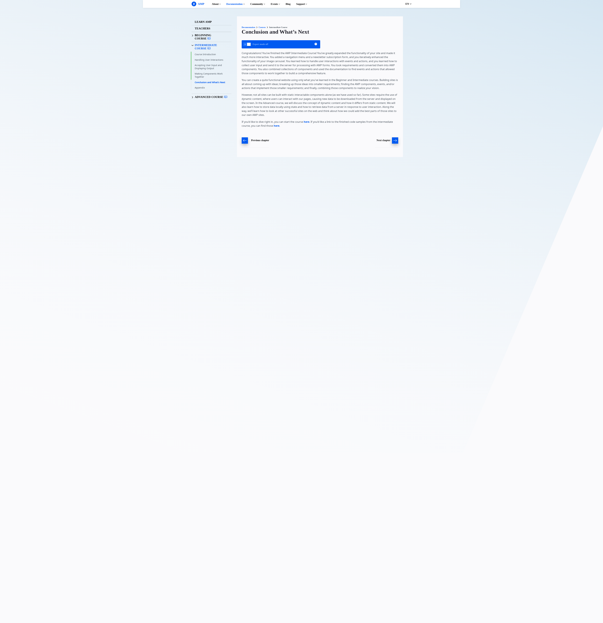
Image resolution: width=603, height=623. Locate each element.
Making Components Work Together (209, 75)
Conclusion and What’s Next (210, 82)
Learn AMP (203, 21)
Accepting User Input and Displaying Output (208, 67)
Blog (288, 4)
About (215, 4)
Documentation (234, 4)
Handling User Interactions (209, 59)
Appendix (200, 87)
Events (274, 4)
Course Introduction (205, 54)
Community (256, 4)
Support (300, 4)
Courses (262, 27)
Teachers (202, 28)
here (306, 122)
